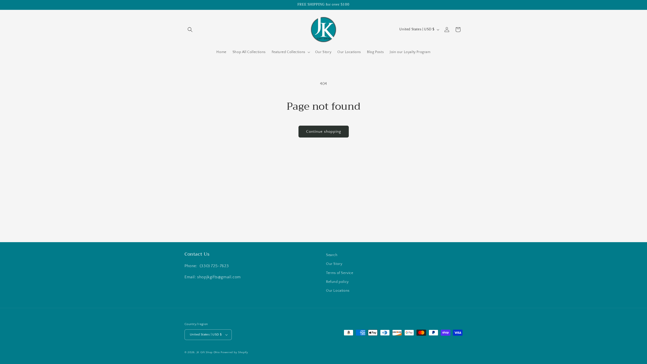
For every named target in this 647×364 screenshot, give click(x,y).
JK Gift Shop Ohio (208, 352)
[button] (190, 29)
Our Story (334, 264)
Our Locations (338, 291)
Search (332, 255)
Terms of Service (339, 273)
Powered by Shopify (234, 352)
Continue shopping (323, 131)
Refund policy (337, 282)
